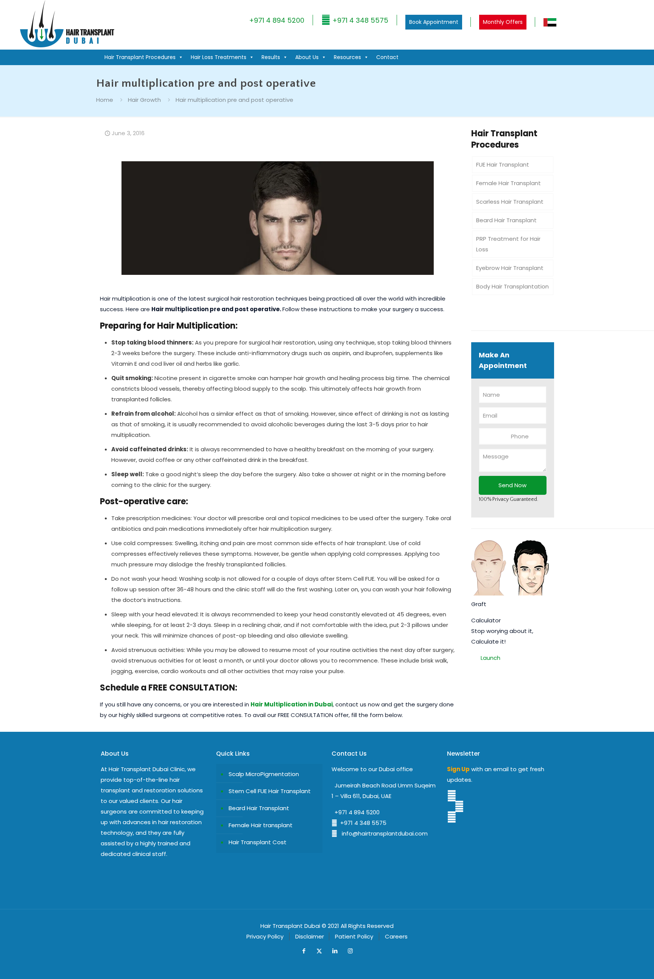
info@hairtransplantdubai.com (382, 833)
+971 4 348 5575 (359, 20)
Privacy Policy (264, 936)
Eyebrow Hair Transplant (509, 268)
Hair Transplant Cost (258, 842)
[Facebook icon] (304, 951)
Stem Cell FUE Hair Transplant (270, 791)
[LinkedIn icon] (335, 951)
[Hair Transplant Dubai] (67, 46)
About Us (307, 57)
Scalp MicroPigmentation (264, 774)
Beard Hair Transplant (506, 220)
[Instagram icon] (350, 951)
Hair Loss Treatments (218, 57)
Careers (396, 936)
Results (271, 57)
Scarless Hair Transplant (509, 202)
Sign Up (458, 769)
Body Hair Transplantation (512, 286)
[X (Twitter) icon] (319, 951)
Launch (490, 658)
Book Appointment (433, 22)
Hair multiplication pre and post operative (234, 100)
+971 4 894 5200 (276, 20)
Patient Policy (354, 936)
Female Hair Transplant (508, 183)
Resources (347, 57)
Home (104, 100)
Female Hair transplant (261, 825)
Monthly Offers (503, 22)
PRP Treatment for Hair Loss (508, 244)
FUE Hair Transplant (502, 164)
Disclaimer (309, 936)
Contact (387, 57)
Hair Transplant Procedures (140, 57)
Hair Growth (144, 100)
